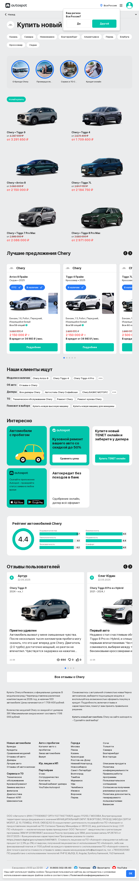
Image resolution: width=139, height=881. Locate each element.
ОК (130, 873)
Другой (104, 23)
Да (79, 23)
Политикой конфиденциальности (89, 875)
